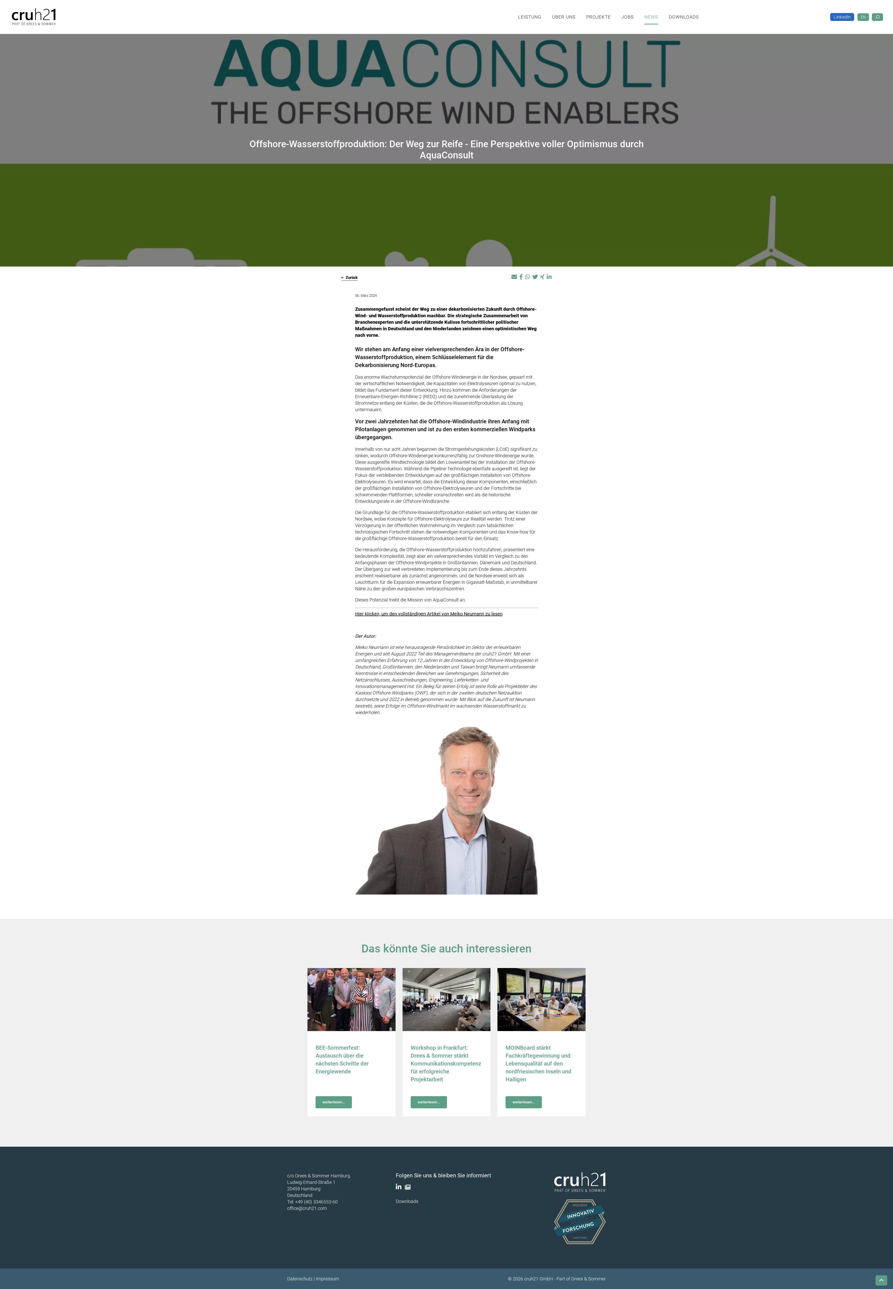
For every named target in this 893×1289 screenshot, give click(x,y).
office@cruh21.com (307, 1208)
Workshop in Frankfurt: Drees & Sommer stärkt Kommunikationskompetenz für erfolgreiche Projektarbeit (446, 1064)
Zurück (351, 277)
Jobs (658, 13)
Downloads (714, 13)
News (681, 13)
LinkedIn (842, 13)
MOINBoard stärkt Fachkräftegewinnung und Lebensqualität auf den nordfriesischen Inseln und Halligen (538, 1064)
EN (863, 13)
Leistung (560, 13)
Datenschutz (300, 1279)
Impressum (327, 1279)
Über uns (594, 13)
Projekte (628, 13)
